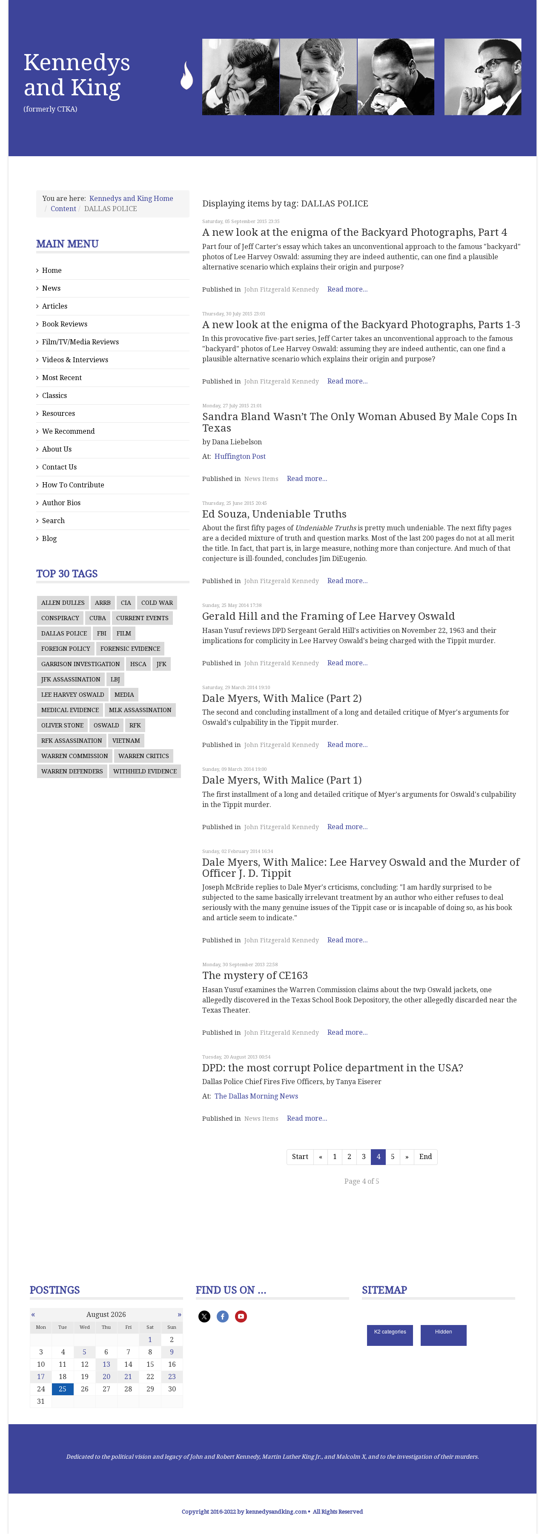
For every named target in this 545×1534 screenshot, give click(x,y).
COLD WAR (157, 602)
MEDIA (124, 694)
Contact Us (59, 467)
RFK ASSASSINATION (71, 740)
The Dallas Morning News (256, 1096)
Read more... (347, 289)
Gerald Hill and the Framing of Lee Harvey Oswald (328, 616)
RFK (135, 725)
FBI (101, 633)
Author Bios (61, 503)
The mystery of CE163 (255, 976)
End (425, 1157)
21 (128, 1377)
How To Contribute (73, 485)
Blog (49, 539)
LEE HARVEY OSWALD (72, 694)
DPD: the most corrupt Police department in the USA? (332, 1068)
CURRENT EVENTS (142, 618)
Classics (54, 396)
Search (53, 521)
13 (106, 1364)
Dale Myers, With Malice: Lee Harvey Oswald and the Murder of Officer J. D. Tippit (360, 867)
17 (41, 1377)
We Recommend (68, 431)
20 (106, 1377)
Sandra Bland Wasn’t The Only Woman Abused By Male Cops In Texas (359, 422)
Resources (58, 413)
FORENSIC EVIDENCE (130, 648)
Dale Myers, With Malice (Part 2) (282, 698)
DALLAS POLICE (64, 633)
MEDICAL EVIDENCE (70, 710)
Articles (54, 306)
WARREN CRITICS (143, 756)
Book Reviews (64, 324)
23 (172, 1377)
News (51, 288)
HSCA (138, 664)
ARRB (103, 602)
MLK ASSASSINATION (140, 710)
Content (63, 209)
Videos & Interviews (75, 360)
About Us (57, 449)
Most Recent (62, 378)
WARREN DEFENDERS (72, 771)
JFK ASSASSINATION (70, 679)
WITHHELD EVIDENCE (145, 771)
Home (52, 270)
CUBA (97, 618)
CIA (126, 602)
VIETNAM (126, 740)
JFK (161, 664)
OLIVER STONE (62, 725)
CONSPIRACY (60, 618)
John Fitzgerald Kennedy (281, 289)
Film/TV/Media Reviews (80, 342)
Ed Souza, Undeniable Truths (274, 514)
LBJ (115, 679)
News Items (261, 478)
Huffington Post (240, 456)
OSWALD (106, 725)
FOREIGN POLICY (65, 648)
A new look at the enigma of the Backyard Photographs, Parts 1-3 (361, 325)
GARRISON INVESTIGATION (80, 664)
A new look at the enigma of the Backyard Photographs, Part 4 (354, 232)
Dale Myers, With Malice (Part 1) (282, 780)
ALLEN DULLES (63, 602)
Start (300, 1157)
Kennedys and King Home (131, 199)
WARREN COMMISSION (74, 756)
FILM (124, 633)
